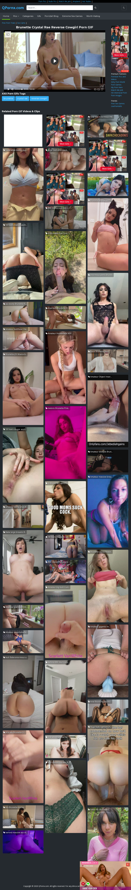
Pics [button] (15, 16)
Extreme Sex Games (72, 16)
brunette (8, 98)
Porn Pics (42, 1)
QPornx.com (13, 7)
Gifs (39, 16)
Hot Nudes (86, 1)
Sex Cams (21, 23)
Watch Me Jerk (65, 1)
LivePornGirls (116, 106)
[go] (95, 7)
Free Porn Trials (8, 23)
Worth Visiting (93, 16)
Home (6, 16)
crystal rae (22, 98)
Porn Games (116, 84)
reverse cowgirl (39, 98)
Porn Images (116, 95)
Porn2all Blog (51, 16)
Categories (28, 16)
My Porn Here (117, 87)
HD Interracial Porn (119, 93)
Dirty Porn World (118, 82)
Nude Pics (52, 1)
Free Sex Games (118, 103)
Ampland (76, 1)
